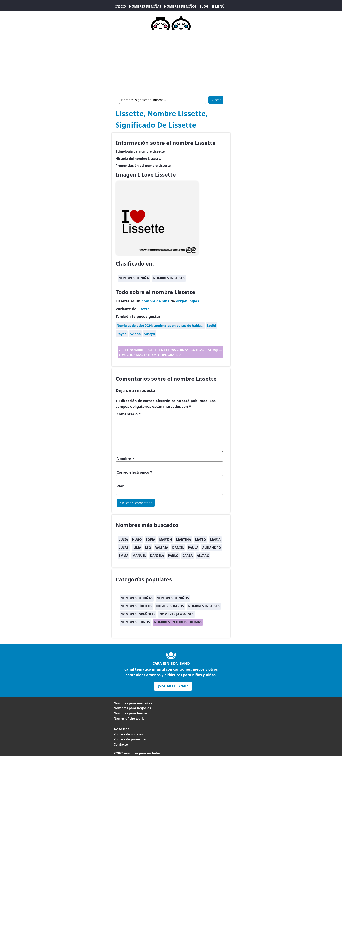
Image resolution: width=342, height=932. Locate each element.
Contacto (121, 744)
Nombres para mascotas (133, 703)
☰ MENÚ (218, 6)
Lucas (124, 547)
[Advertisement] (171, 784)
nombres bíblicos (136, 606)
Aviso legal (122, 729)
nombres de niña (134, 278)
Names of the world (129, 718)
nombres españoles (138, 614)
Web (120, 486)
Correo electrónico (134, 472)
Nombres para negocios (132, 708)
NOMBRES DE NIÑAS (145, 6)
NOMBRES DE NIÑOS (180, 6)
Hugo (137, 539)
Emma (123, 555)
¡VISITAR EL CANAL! (173, 686)
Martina (183, 539)
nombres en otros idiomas (178, 622)
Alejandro (211, 547)
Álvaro (203, 555)
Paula (193, 547)
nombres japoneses (176, 614)
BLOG (204, 6)
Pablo (173, 555)
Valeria (161, 547)
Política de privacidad (130, 739)
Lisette (143, 308)
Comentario (129, 414)
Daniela (157, 555)
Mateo (200, 539)
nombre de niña (155, 301)
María (215, 539)
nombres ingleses (169, 278)
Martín (165, 539)
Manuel (139, 555)
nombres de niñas (137, 598)
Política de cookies (128, 734)
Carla (187, 555)
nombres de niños (173, 598)
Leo (148, 547)
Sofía (150, 539)
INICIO (120, 6)
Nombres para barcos (130, 713)
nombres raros (170, 606)
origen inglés (187, 301)
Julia (137, 547)
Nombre (125, 458)
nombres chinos (135, 622)
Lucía (123, 539)
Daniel (178, 547)
